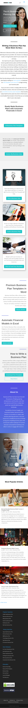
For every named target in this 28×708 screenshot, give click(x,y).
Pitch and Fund (5, 673)
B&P (4, 512)
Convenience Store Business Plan (9, 659)
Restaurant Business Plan (7, 616)
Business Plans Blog (6, 666)
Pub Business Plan (6, 622)
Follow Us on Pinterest (13, 702)
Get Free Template (10, 30)
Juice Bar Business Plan (7, 651)
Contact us (12, 700)
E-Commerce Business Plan (8, 642)
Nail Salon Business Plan (7, 625)
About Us (6, 700)
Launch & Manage (6, 675)
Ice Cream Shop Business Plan (8, 649)
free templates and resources (10, 82)
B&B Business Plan (6, 636)
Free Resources (6, 677)
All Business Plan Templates (14, 125)
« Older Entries (3, 602)
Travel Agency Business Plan (8, 638)
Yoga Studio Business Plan (8, 631)
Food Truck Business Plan (7, 620)
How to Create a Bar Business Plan (9, 586)
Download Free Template (14, 375)
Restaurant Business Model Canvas (10, 548)
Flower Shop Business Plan (8, 653)
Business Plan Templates (7, 668)
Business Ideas (5, 671)
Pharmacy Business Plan (7, 657)
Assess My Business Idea (14, 154)
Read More (20, 309)
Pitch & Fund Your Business (14, 266)
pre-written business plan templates (11, 92)
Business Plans (16, 512)
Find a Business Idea (14, 198)
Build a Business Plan (14, 231)
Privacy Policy (19, 700)
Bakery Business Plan (7, 618)
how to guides (17, 80)
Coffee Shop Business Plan (8, 614)
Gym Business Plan (6, 640)
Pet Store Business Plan (7, 633)
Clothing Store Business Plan (8, 655)
